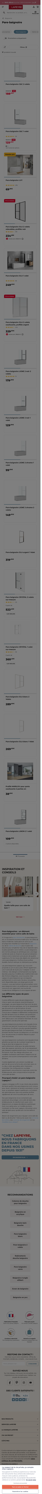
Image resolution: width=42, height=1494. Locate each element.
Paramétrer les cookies (20, 1491)
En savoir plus (31, 1480)
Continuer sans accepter (20, 1483)
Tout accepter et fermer (20, 1487)
